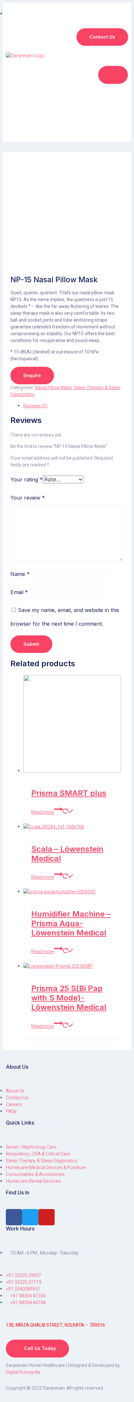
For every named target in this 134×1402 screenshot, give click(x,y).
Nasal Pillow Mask (53, 387)
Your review (27, 497)
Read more (42, 812)
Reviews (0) (35, 405)
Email (19, 592)
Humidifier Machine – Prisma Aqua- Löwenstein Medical (71, 923)
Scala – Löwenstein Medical (67, 853)
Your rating (26, 479)
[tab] (73, 405)
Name (20, 574)
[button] (102, 37)
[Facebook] (14, 1217)
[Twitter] (30, 1217)
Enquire (32, 375)
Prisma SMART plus (68, 793)
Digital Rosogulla (23, 1372)
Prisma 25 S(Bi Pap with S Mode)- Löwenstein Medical (68, 998)
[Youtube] (46, 1217)
